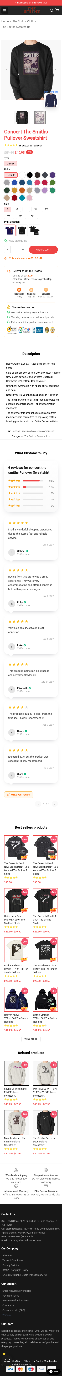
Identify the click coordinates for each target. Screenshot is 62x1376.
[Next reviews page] (55, 804)
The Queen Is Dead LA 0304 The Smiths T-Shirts (44, 919)
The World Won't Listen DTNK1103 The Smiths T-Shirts (45, 969)
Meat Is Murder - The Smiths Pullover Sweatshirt (15, 1141)
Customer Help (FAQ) (13, 1310)
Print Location (12, 221)
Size (6, 203)
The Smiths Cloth (23, 21)
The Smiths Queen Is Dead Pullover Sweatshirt (44, 1141)
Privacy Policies (10, 1265)
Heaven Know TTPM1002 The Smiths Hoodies (16, 1018)
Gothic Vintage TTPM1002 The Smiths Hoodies (45, 1018)
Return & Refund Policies (15, 1300)
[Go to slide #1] (22, 117)
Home (5, 21)
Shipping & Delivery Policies (16, 1290)
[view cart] (57, 10)
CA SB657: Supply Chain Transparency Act (24, 1275)
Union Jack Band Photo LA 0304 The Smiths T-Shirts (14, 919)
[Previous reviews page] (38, 804)
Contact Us (8, 1305)
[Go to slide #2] (40, 117)
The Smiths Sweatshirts (15, 27)
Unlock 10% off (7, 1360)
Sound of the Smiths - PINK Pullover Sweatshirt (16, 1092)
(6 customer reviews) (30, 145)
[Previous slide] (6, 70)
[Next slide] (55, 70)
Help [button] (56, 1371)
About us (7, 1255)
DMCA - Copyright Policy (15, 1270)
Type (6, 158)
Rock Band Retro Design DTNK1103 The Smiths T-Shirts (16, 969)
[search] (52, 10)
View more (31, 1039)
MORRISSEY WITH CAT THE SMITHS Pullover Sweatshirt (45, 1092)
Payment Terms (10, 1295)
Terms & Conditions (12, 1260)
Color (7, 169)
